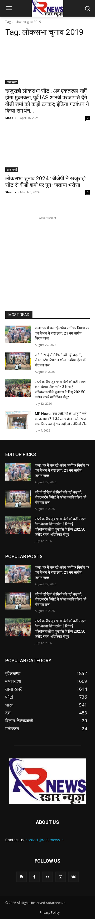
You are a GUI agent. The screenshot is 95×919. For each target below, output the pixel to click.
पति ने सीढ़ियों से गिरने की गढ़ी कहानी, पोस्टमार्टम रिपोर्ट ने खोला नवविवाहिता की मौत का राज (60, 360)
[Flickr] (47, 877)
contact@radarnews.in (45, 839)
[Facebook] (34, 877)
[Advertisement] (47, 254)
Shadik (10, 118)
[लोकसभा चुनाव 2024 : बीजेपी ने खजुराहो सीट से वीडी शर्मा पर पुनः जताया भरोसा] (47, 151)
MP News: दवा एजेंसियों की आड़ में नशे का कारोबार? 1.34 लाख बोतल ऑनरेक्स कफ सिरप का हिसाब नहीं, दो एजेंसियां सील (61, 419)
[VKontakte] (73, 877)
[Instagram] (60, 877)
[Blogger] (21, 877)
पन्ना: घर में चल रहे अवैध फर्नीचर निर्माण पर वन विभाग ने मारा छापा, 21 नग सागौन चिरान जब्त (62, 333)
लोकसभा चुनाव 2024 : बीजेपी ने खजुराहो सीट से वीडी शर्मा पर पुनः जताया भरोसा (45, 181)
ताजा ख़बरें (12, 82)
